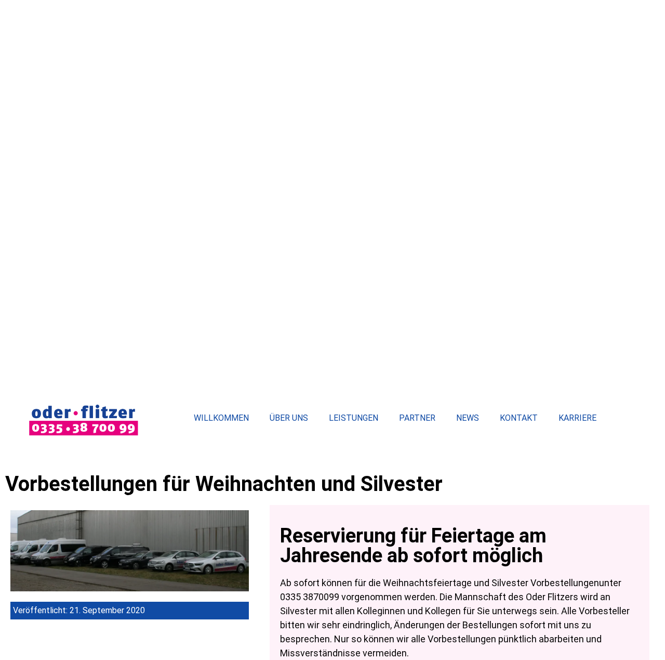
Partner (417, 418)
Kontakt (519, 418)
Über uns (289, 418)
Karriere (577, 418)
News (467, 418)
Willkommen (221, 418)
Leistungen (353, 418)
